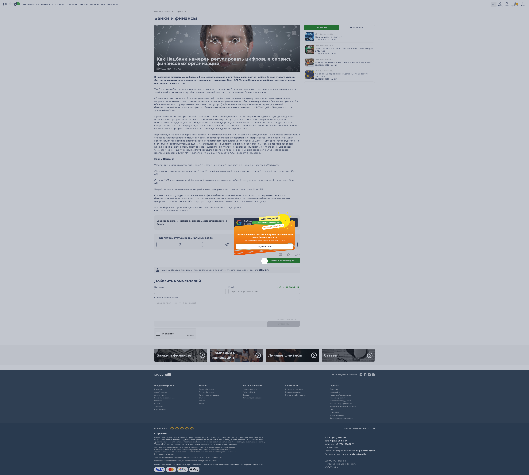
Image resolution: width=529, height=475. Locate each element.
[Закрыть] (264, 261)
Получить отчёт (264, 246)
